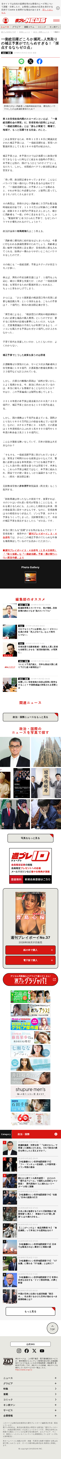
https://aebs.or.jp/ (23, 1370)
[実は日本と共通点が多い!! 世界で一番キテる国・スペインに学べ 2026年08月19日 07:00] (46, 752)
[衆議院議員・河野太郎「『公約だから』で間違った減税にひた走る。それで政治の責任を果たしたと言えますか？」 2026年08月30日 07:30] (15, 752)
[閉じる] (58, 8)
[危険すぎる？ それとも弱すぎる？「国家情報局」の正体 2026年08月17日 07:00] (46, 783)
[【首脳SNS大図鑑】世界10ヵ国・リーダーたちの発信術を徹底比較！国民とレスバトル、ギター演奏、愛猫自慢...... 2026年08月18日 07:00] (15, 783)
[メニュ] (56, 20)
